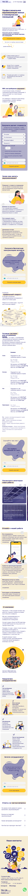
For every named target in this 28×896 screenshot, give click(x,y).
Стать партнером (14, 790)
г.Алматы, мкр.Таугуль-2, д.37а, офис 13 (12, 878)
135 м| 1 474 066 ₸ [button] (8, 501)
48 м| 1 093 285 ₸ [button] (8, 518)
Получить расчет (14, 166)
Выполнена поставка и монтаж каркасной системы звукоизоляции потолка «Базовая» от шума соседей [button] (14, 515)
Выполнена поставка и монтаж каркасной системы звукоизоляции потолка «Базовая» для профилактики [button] (14, 498)
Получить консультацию (14, 282)
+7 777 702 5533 (5, 883)
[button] (14, 38)
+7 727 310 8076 (17, 883)
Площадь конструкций (8, 145)
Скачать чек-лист (14, 470)
